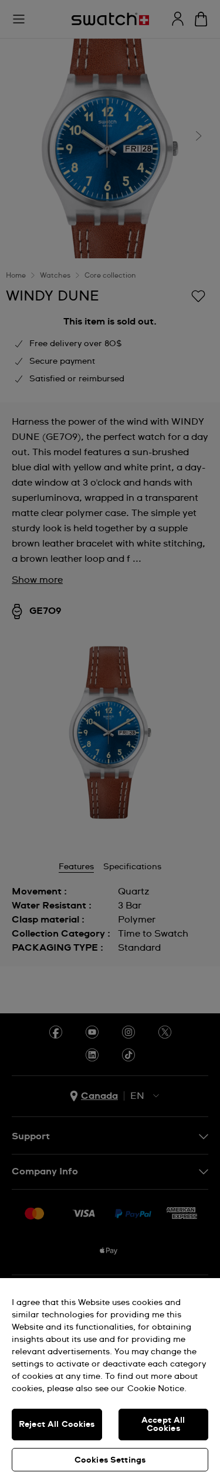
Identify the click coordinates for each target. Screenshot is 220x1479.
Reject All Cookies (57, 1424)
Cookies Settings (110, 1460)
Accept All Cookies (163, 1424)
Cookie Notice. (157, 1389)
